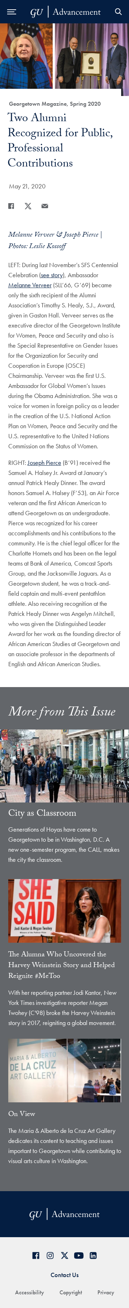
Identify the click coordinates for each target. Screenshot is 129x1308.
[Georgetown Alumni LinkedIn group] (93, 1255)
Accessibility (29, 1292)
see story (52, 275)
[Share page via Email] (45, 206)
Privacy (105, 1292)
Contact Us (64, 1275)
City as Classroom (42, 814)
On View (21, 1115)
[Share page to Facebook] (11, 206)
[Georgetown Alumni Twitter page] (64, 1255)
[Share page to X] (28, 206)
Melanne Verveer (30, 285)
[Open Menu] (11, 11)
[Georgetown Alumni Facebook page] (35, 1255)
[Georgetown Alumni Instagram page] (50, 1255)
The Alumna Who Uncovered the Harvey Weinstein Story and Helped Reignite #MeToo (61, 966)
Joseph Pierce (44, 462)
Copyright (70, 1292)
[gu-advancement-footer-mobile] (65, 12)
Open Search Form (118, 11)
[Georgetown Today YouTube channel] (78, 1255)
